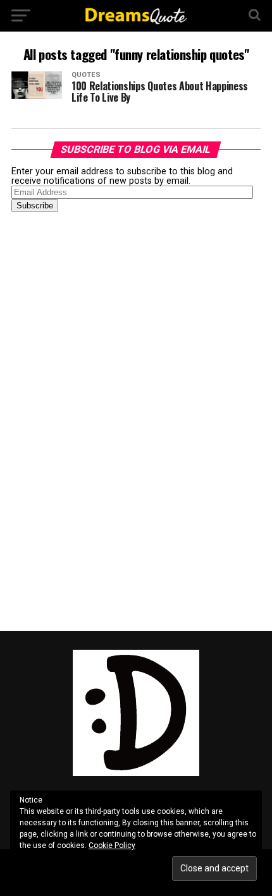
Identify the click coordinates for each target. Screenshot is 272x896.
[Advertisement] (106, 420)
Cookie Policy (112, 845)
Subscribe (34, 205)
